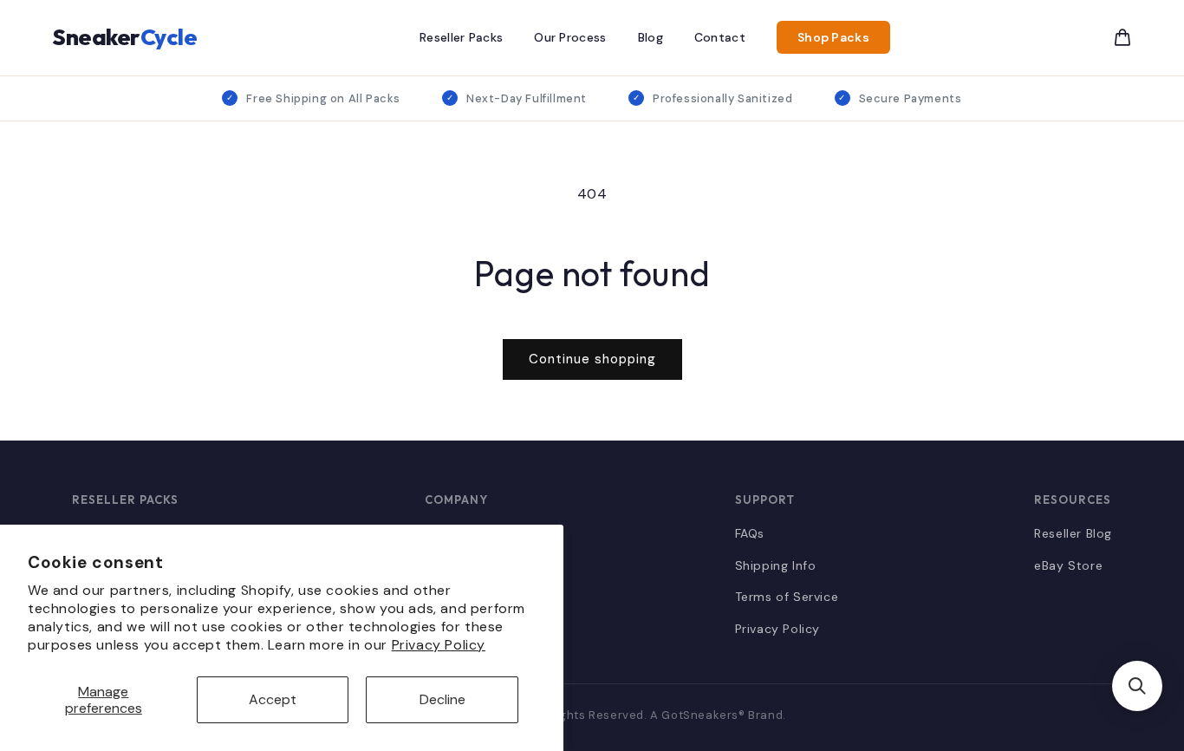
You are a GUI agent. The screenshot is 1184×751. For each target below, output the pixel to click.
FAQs (749, 533)
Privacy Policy (438, 645)
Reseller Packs (461, 37)
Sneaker (124, 37)
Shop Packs (833, 37)
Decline (442, 699)
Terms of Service (787, 596)
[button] (1137, 686)
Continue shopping (592, 359)
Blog (650, 37)
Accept (272, 699)
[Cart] (1122, 37)
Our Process (570, 37)
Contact (719, 37)
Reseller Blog (1073, 533)
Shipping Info (775, 565)
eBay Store (1068, 565)
